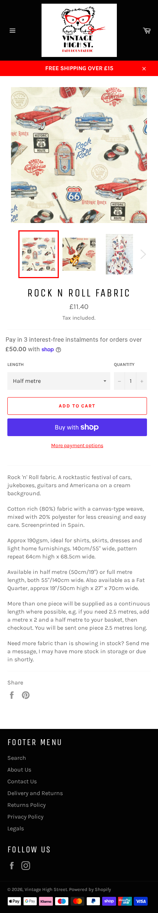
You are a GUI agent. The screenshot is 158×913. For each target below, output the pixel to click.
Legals (15, 828)
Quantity (124, 364)
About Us (19, 769)
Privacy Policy (25, 816)
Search (16, 757)
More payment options (77, 445)
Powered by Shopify (90, 889)
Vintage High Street (46, 889)
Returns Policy (26, 804)
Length (15, 364)
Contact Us (22, 781)
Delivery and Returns (35, 793)
